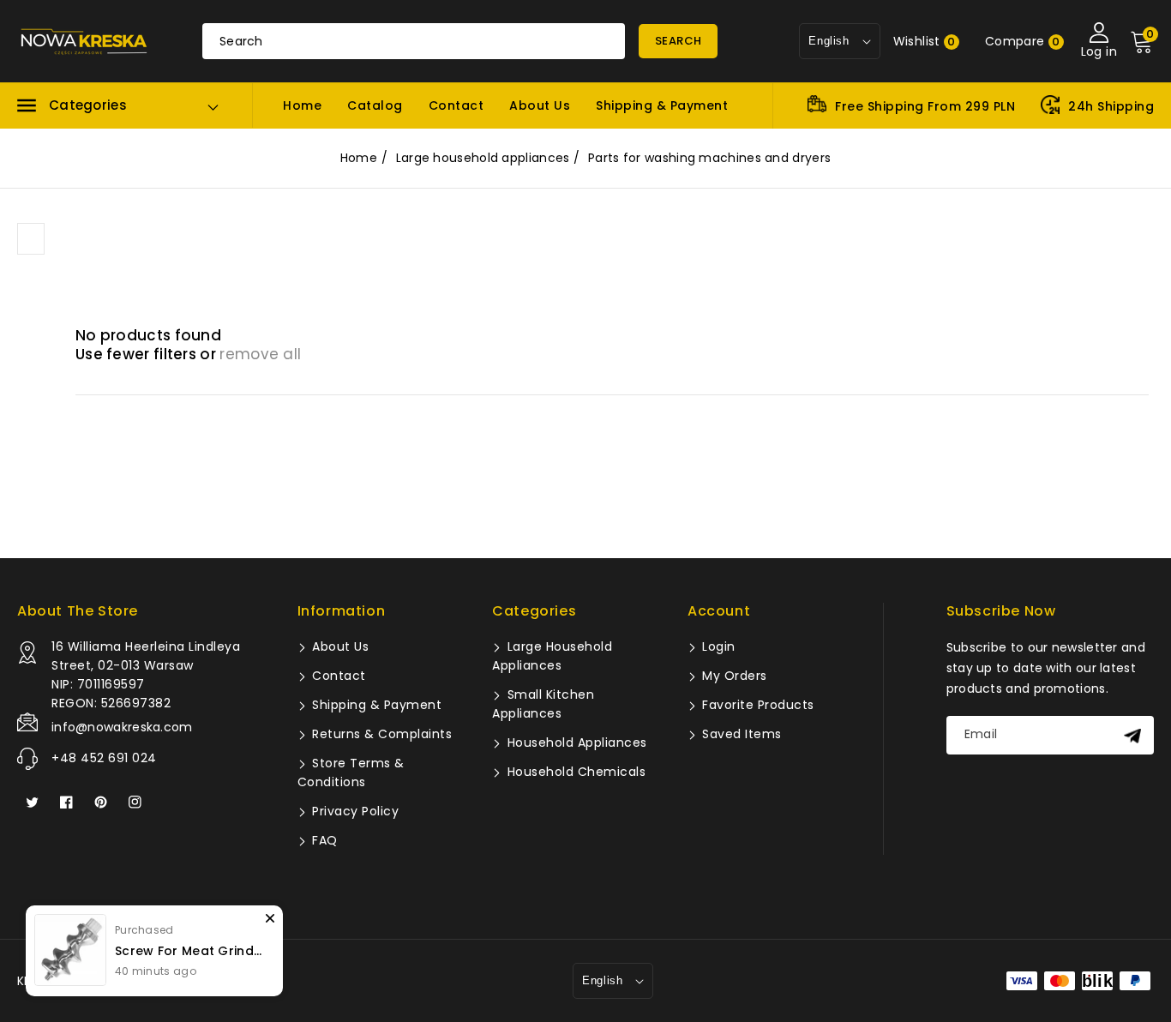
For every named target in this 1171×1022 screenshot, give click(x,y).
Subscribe (1134, 735)
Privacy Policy (354, 811)
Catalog (375, 105)
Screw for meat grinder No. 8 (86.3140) (190, 950)
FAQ (323, 840)
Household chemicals (574, 771)
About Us (539, 105)
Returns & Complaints (381, 733)
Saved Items (740, 733)
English (602, 980)
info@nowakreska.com (122, 727)
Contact (456, 105)
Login (717, 646)
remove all (260, 354)
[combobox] (413, 41)
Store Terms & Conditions (351, 772)
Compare (1022, 41)
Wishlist (924, 41)
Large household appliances (483, 157)
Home (302, 105)
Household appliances (575, 742)
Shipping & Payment (662, 105)
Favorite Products (756, 704)
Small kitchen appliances (543, 704)
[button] (72, 105)
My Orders (733, 675)
